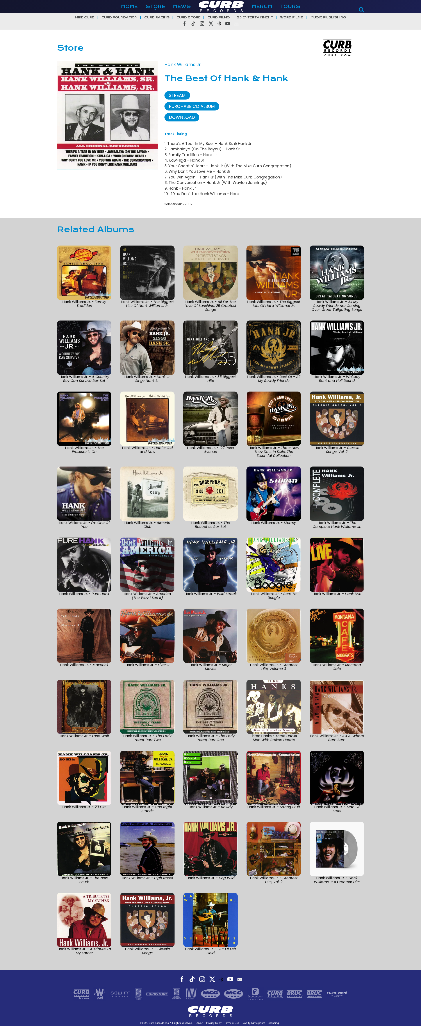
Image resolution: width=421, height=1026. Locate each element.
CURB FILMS (218, 17)
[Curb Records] (82, 993)
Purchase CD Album (192, 106)
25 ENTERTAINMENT (255, 17)
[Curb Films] (275, 993)
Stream (177, 95)
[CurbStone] (157, 993)
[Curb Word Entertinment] (337, 993)
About (199, 1023)
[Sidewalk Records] (139, 993)
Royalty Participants (253, 1023)
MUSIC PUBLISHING (328, 17)
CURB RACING (156, 17)
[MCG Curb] (211, 993)
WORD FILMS (291, 17)
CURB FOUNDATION (119, 17)
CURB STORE (188, 17)
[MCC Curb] (234, 993)
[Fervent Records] (256, 993)
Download (182, 117)
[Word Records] (100, 993)
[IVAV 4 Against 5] (192, 993)
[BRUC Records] (295, 993)
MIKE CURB (85, 17)
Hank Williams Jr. (183, 64)
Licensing (273, 1023)
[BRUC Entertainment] (315, 993)
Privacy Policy (214, 1023)
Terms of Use (232, 1023)
